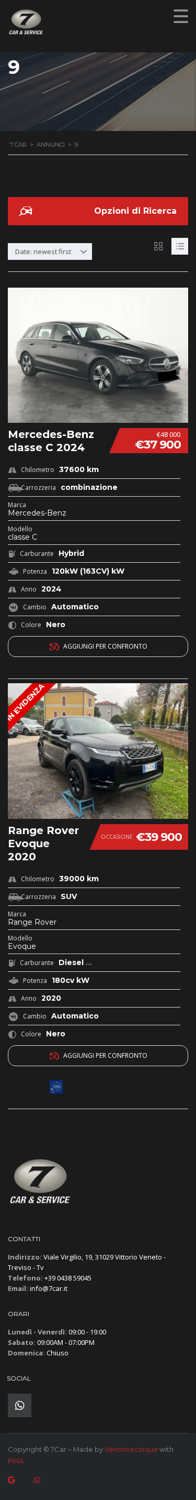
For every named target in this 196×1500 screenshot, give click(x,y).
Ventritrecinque (131, 1449)
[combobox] (50, 251)
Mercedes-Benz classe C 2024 (51, 441)
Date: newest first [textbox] (43, 251)
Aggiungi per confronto (105, 646)
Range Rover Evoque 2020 (43, 843)
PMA (16, 1461)
